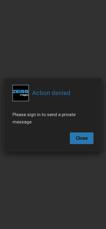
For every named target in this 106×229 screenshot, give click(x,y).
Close (82, 138)
